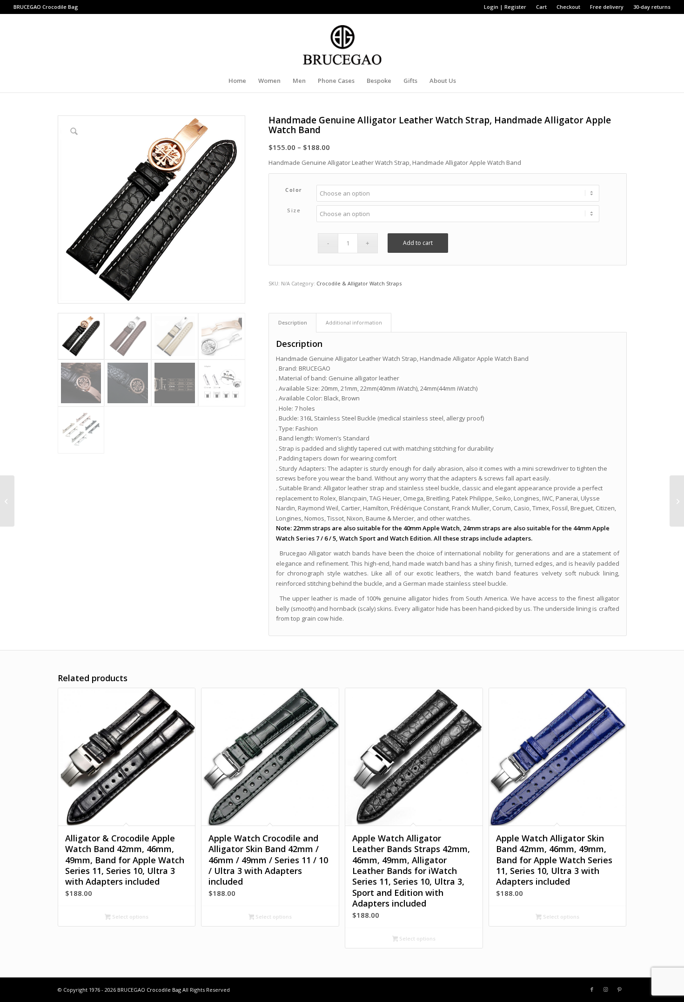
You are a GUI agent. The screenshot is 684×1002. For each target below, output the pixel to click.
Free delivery (607, 6)
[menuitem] (505, 7)
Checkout (568, 6)
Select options (129, 916)
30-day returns (652, 6)
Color (293, 189)
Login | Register (505, 6)
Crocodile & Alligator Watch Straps (359, 283)
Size (294, 210)
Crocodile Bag (60, 6)
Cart (541, 6)
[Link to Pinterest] (620, 989)
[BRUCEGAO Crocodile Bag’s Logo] (342, 41)
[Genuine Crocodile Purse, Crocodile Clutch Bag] (677, 501)
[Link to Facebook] (592, 989)
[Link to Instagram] (606, 989)
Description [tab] (292, 322)
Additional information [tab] (354, 322)
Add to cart (418, 243)
